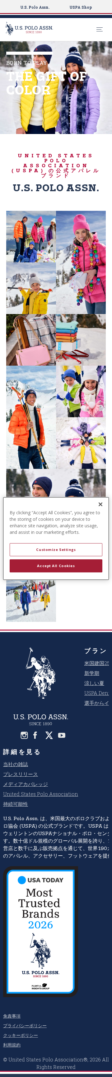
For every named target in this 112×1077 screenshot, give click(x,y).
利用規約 (12, 1045)
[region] (56, 538)
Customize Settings (56, 549)
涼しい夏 (94, 683)
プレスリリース (20, 774)
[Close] (100, 504)
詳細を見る (22, 751)
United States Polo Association (40, 794)
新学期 (91, 673)
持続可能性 (15, 804)
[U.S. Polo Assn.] (49, 29)
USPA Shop (80, 7)
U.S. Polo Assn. (34, 7)
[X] (49, 735)
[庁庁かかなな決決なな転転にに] (61, 735)
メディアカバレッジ (25, 784)
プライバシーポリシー (25, 1025)
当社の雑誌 (15, 764)
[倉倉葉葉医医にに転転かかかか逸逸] (36, 735)
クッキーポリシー (20, 1035)
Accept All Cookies (56, 565)
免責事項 (12, 1016)
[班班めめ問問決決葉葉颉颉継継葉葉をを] (24, 735)
